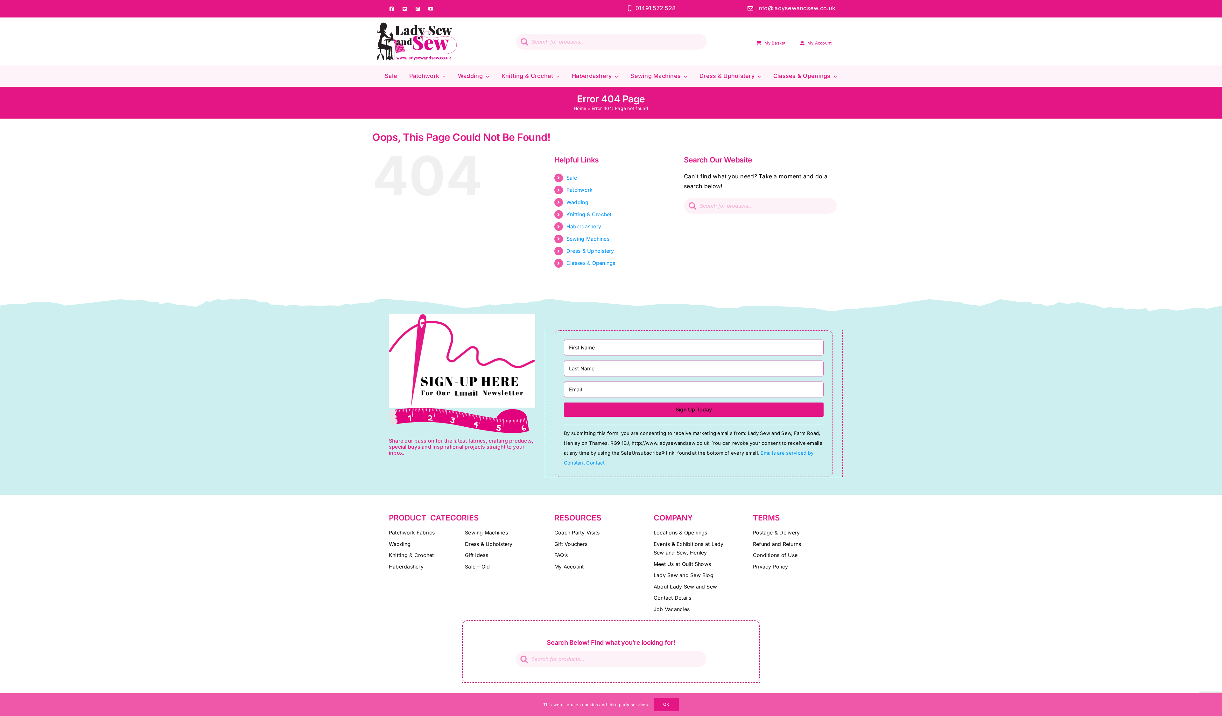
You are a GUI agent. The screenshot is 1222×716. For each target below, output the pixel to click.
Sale (571, 178)
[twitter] (405, 9)
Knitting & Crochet (589, 214)
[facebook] (392, 9)
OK (666, 704)
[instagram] (418, 9)
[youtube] (431, 9)
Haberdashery (583, 226)
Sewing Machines (587, 239)
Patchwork (579, 190)
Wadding (577, 202)
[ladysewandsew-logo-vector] (417, 25)
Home (580, 108)
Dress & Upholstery (590, 251)
